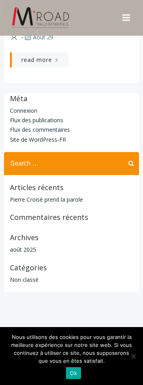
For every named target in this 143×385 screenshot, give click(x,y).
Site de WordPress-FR (38, 139)
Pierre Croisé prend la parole (46, 199)
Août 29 (43, 37)
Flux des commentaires (40, 129)
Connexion (23, 110)
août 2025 (23, 249)
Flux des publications (36, 120)
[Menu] (126, 18)
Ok (73, 373)
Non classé (24, 279)
